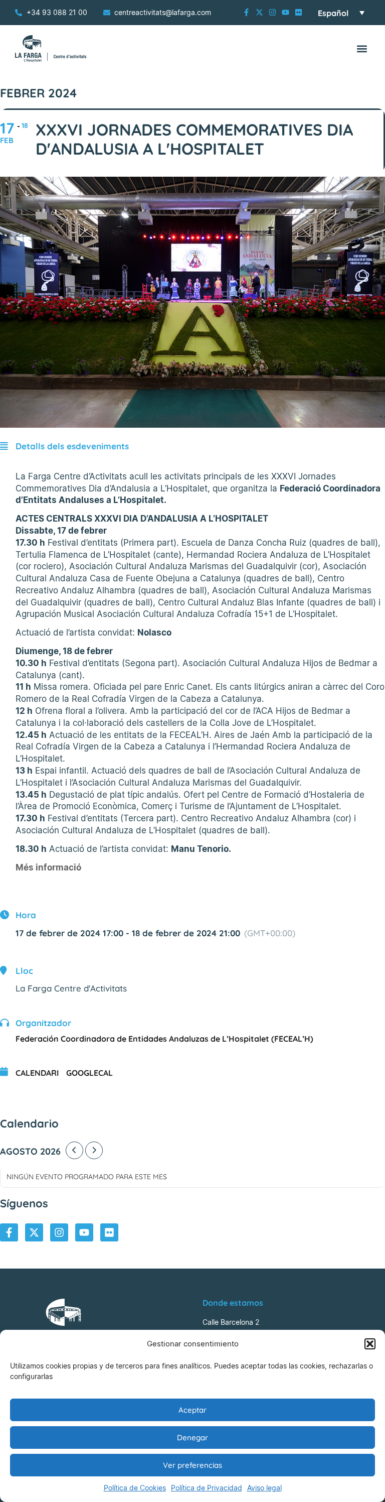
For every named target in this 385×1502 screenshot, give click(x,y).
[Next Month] (94, 1150)
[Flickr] (298, 12)
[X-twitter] (259, 12)
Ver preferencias (192, 1465)
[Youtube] (285, 12)
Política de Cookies (135, 1487)
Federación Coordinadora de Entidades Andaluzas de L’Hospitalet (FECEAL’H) (164, 1039)
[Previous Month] (74, 1150)
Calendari (37, 1073)
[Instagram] (272, 12)
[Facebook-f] (246, 12)
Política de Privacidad (206, 1487)
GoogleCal (89, 1073)
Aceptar (192, 1410)
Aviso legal (264, 1487)
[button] (370, 1344)
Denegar (192, 1437)
